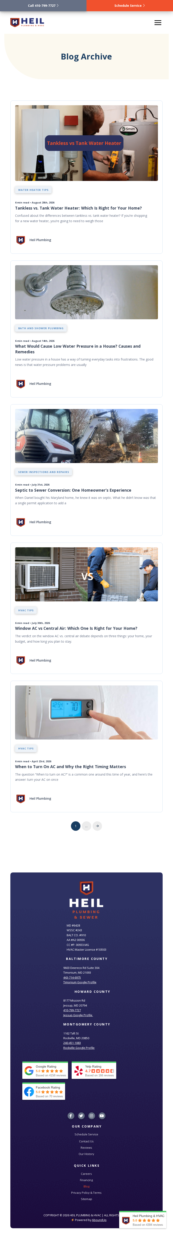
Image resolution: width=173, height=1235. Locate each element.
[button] (158, 22)
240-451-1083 (72, 1043)
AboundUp (99, 1220)
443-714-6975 (72, 977)
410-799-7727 (72, 1010)
